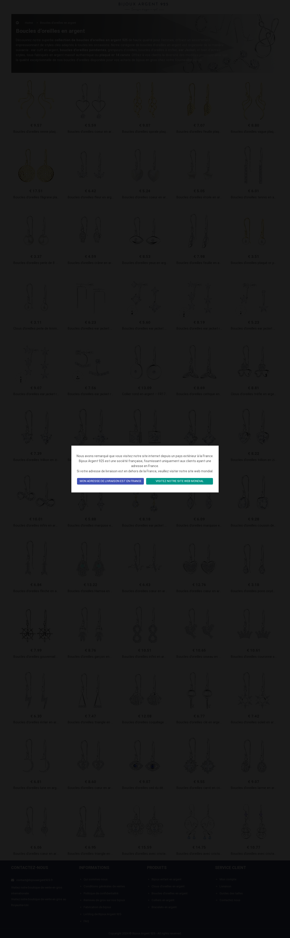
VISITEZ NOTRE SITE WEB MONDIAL (180, 481)
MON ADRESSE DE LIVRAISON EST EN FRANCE (110, 481)
